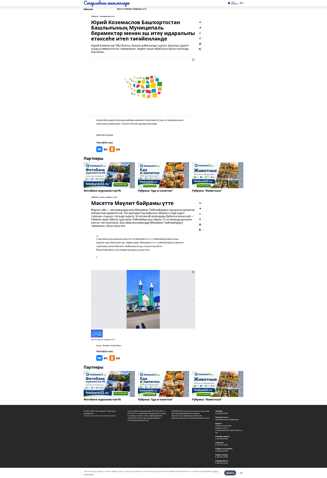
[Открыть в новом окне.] (102, 149)
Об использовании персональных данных (100, 416)
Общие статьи (98, 197)
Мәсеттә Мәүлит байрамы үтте (131, 9)
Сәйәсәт (95, 16)
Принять (230, 473)
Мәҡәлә (88, 9)
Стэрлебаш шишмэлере (106, 3)
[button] (141, 255)
